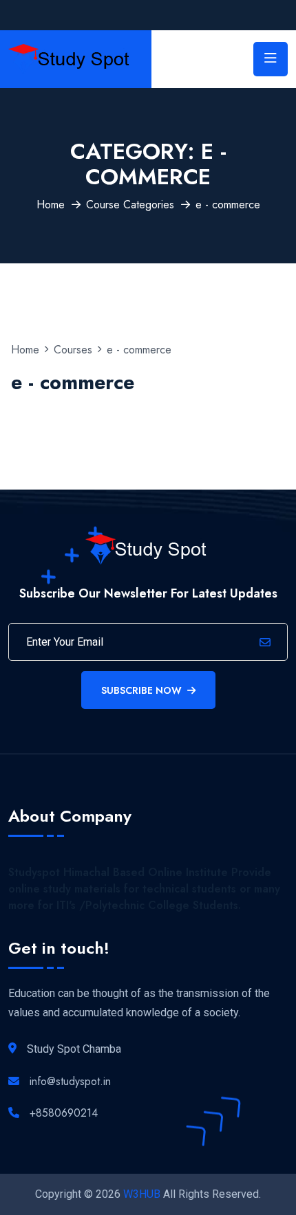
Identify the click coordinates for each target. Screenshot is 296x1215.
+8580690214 (64, 1113)
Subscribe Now (141, 690)
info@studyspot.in (70, 1081)
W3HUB (141, 1194)
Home (50, 204)
